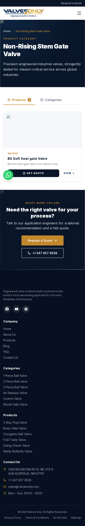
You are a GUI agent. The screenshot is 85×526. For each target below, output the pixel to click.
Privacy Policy (12, 517)
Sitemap (76, 517)
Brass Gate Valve (14, 428)
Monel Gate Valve (15, 404)
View (67, 173)
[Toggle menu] (79, 13)
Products (21, 100)
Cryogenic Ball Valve (17, 434)
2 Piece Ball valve (15, 381)
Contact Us (10, 357)
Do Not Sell (60, 517)
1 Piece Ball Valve (15, 375)
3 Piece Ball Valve (15, 387)
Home (7, 31)
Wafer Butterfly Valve (17, 451)
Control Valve (12, 398)
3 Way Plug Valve (15, 422)
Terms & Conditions (37, 517)
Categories (53, 100)
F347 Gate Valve (14, 439)
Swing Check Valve (16, 445)
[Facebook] (7, 309)
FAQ (6, 351)
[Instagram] (26, 309)
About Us (9, 334)
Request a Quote (71, 3)
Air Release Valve (15, 393)
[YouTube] (16, 309)
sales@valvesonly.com (23, 486)
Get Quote (35, 173)
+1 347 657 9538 (44, 253)
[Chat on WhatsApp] (8, 175)
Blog (6, 346)
